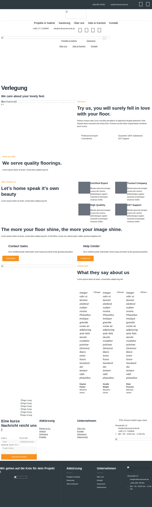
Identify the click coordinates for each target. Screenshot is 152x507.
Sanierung (64, 22)
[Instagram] (148, 4)
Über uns (79, 22)
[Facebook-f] (141, 4)
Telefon (23, 438)
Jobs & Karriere (97, 22)
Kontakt (113, 22)
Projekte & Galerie (44, 22)
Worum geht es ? (10, 445)
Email (4, 438)
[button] (104, 38)
